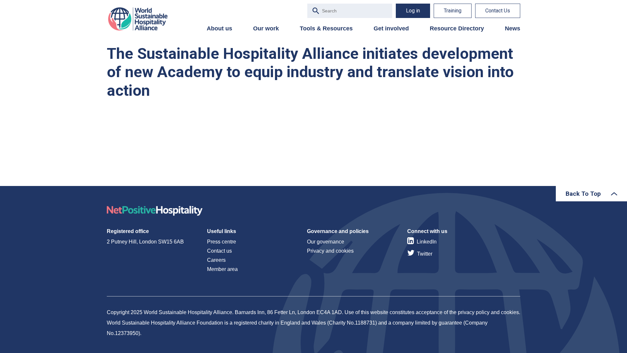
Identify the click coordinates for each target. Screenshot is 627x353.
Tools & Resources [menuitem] (326, 28)
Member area (222, 269)
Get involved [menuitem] (391, 28)
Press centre (221, 241)
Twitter (424, 254)
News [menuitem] (512, 28)
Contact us (219, 251)
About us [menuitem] (219, 28)
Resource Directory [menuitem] (457, 28)
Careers (216, 260)
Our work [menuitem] (266, 28)
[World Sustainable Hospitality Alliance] (141, 19)
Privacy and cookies (330, 251)
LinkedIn (427, 241)
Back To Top (583, 193)
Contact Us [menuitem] (497, 11)
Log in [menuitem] (413, 11)
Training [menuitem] (452, 11)
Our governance (325, 241)
